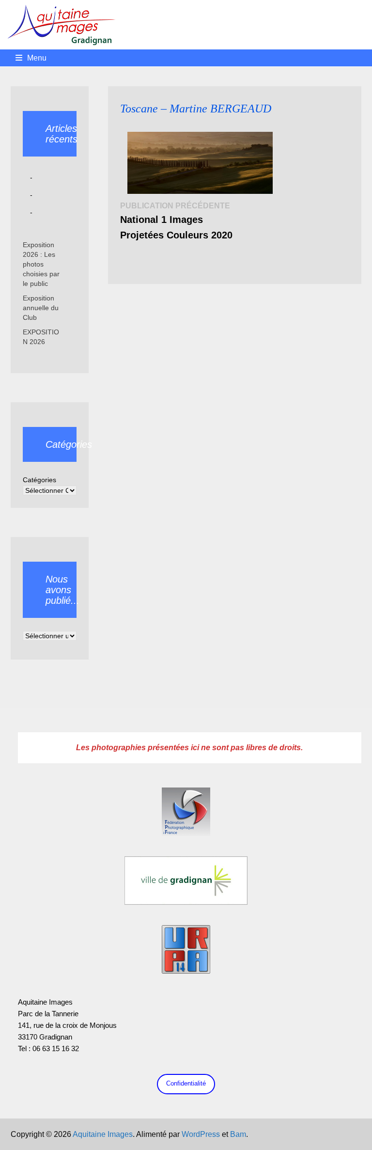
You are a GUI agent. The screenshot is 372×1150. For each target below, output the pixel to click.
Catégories (39, 480)
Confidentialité (186, 1083)
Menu (36, 58)
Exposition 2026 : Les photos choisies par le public (41, 264)
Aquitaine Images (103, 1134)
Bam (238, 1134)
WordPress (201, 1134)
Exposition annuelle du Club (41, 307)
